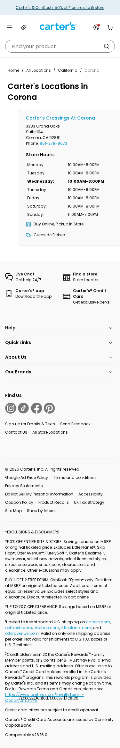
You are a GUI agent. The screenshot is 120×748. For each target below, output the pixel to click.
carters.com (98, 622)
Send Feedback (75, 424)
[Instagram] (10, 408)
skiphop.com (46, 627)
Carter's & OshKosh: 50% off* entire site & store (60, 7)
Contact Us (16, 432)
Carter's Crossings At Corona (60, 118)
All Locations (38, 70)
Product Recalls (53, 502)
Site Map (13, 510)
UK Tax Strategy (89, 502)
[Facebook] (36, 408)
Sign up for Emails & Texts (30, 424)
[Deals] (24, 27)
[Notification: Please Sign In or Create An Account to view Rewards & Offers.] (96, 27)
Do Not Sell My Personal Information (39, 494)
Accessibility (90, 494)
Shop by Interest (42, 510)
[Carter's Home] (60, 26)
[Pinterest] (49, 408)
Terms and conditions (75, 477)
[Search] (106, 46)
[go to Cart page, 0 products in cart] (110, 27)
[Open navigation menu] (10, 27)
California (67, 70)
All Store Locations (50, 432)
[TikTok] (23, 408)
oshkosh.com (18, 627)
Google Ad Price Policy (26, 477)
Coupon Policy (19, 502)
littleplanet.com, (77, 627)
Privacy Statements (24, 485)
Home (13, 70)
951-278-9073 (53, 143)
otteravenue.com (22, 633)
